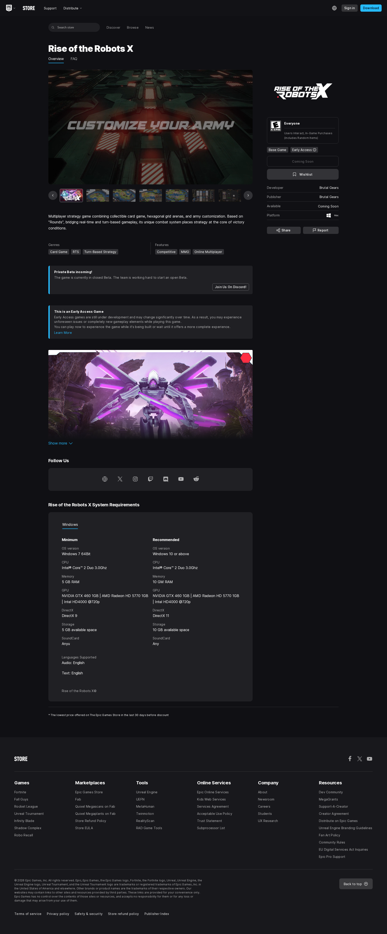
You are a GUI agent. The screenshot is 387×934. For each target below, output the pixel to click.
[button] (150, 443)
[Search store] (53, 27)
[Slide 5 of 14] (177, 195)
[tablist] (150, 524)
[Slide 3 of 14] (124, 195)
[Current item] (71, 195)
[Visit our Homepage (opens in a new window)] (105, 479)
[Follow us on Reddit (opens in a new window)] (196, 479)
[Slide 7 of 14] (229, 195)
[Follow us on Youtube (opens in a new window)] (181, 479)
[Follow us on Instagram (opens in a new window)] (135, 479)
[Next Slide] (248, 195)
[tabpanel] (150, 588)
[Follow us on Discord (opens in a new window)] (166, 479)
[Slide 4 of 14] (150, 195)
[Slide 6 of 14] (203, 195)
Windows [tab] (70, 524)
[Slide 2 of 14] (97, 195)
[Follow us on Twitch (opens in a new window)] (150, 479)
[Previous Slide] (52, 195)
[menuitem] (113, 27)
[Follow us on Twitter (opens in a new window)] (120, 479)
